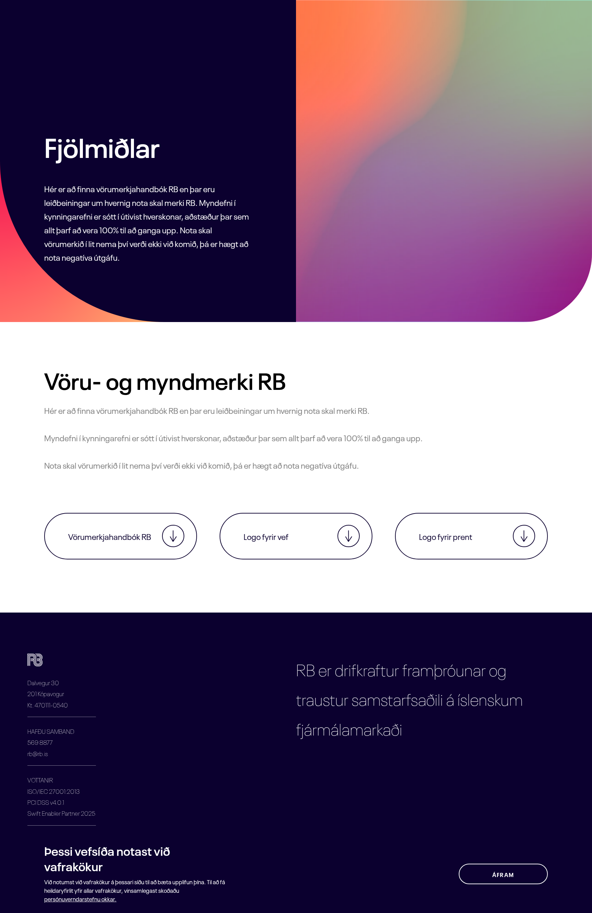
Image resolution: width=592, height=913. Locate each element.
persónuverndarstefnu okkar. (80, 898)
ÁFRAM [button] (503, 874)
